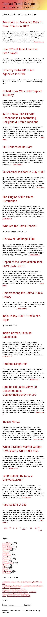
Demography (7, 549)
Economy (5, 553)
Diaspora (5, 551)
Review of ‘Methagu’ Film (18, 238)
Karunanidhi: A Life (14, 504)
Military (5, 565)
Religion (5, 569)
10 (31, 528)
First (5, 528)
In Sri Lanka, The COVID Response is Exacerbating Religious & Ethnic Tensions (20, 118)
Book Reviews (7, 547)
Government (6, 559)
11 (35, 528)
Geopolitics (6, 557)
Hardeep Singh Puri (14, 363)
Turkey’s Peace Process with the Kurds (16, 596)
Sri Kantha (6, 573)
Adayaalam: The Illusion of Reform (14, 590)
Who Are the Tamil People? (19, 226)
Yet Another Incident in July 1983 (23, 171)
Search (26, 7)
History (4, 561)
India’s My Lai (11, 421)
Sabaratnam (6, 571)
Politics (4, 567)
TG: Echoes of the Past (17, 146)
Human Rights (7, 563)
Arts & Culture (7, 543)
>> (39, 528)
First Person (6, 555)
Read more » (39, 42)
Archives (12, 7)
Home (5, 7)
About (19, 7)
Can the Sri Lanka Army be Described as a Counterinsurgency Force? (19, 390)
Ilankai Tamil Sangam (19, 3)
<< (10, 528)
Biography (6, 545)
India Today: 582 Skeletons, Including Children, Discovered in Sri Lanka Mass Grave (19, 593)
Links (32, 7)
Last (40, 530)
